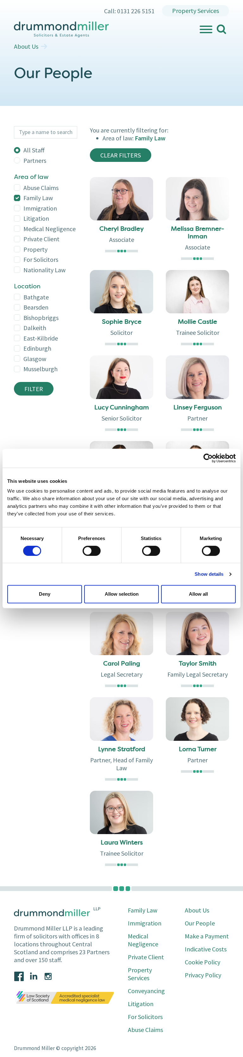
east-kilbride (40, 338)
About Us (26, 46)
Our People (200, 923)
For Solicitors (40, 259)
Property (35, 249)
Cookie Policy (202, 962)
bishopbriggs (41, 318)
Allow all (198, 594)
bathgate (36, 297)
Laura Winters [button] (122, 843)
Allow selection (122, 594)
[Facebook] (19, 976)
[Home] (106, 30)
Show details (209, 574)
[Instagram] (48, 976)
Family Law (38, 198)
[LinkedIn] (33, 976)
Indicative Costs (206, 949)
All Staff (34, 150)
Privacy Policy (203, 975)
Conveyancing (146, 991)
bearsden (35, 307)
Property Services (195, 11)
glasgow (34, 359)
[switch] (92, 551)
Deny (44, 594)
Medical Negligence (49, 229)
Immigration (40, 208)
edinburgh (37, 348)
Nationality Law (44, 270)
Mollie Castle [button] (197, 322)
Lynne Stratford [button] (121, 750)
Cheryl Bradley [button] (121, 229)
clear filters (120, 155)
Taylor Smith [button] (197, 664)
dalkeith (34, 328)
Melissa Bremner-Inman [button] (197, 233)
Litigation (36, 218)
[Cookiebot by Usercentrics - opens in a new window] (208, 458)
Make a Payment (207, 936)
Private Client (41, 239)
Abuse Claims (41, 188)
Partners (34, 160)
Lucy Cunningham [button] (121, 408)
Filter (33, 389)
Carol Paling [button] (121, 664)
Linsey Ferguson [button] (197, 408)
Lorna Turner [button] (197, 750)
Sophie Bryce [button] (121, 322)
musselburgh (40, 369)
